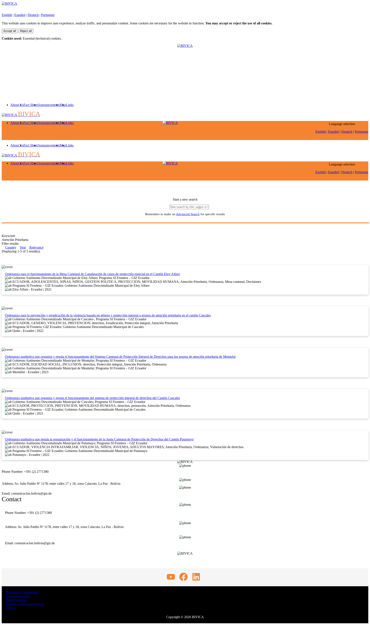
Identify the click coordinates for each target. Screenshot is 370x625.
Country (10, 247)
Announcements (49, 105)
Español (19, 15)
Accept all (9, 31)
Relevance (36, 247)
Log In (10, 608)
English (7, 15)
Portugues (48, 15)
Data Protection (16, 600)
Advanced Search (188, 214)
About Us (17, 105)
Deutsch (33, 15)
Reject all (26, 31)
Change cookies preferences (25, 604)
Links (70, 105)
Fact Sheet (31, 105)
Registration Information (22, 592)
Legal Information (18, 596)
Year (23, 247)
